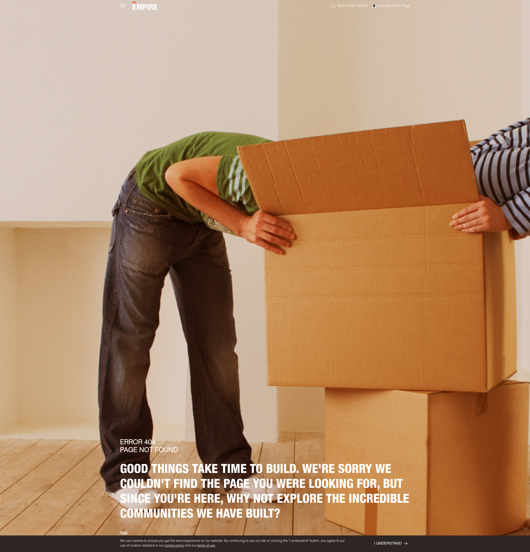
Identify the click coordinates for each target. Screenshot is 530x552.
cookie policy (174, 546)
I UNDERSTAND (388, 544)
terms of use (206, 546)
